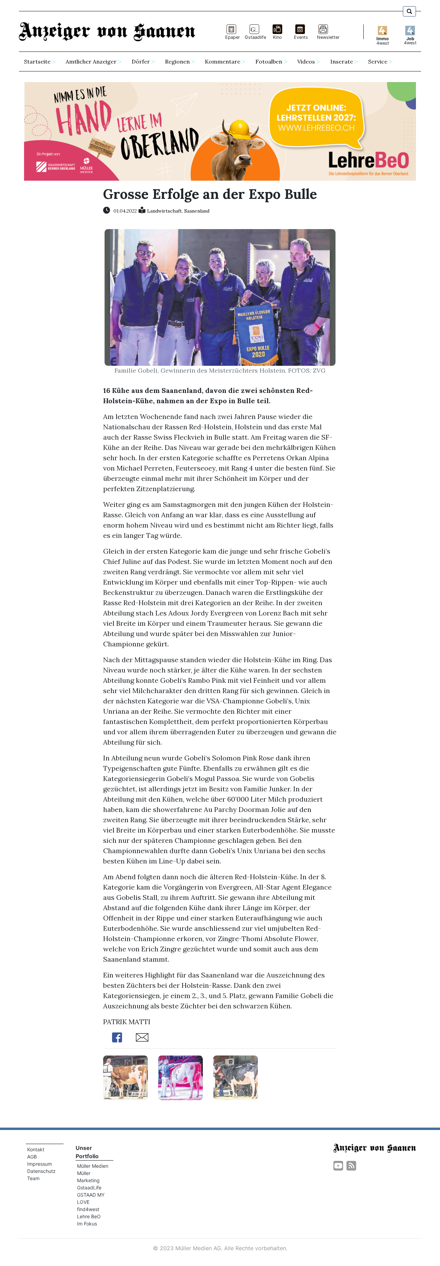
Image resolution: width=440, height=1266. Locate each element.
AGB (32, 1157)
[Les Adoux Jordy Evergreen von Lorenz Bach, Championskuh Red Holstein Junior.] (125, 1077)
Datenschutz (41, 1171)
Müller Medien (92, 1166)
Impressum (39, 1164)
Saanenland (196, 211)
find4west (88, 1209)
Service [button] (377, 61)
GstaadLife (89, 1187)
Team (33, 1178)
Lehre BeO (89, 1216)
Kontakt (35, 1149)
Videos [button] (306, 61)
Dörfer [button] (141, 61)
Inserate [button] (341, 61)
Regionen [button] (177, 61)
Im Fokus (87, 1224)
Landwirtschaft (164, 211)
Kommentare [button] (222, 61)
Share (117, 1037)
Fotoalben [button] (268, 61)
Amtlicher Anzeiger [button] (91, 61)
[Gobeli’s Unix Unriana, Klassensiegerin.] (235, 1077)
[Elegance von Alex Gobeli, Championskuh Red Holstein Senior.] (180, 1077)
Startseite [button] (37, 61)
